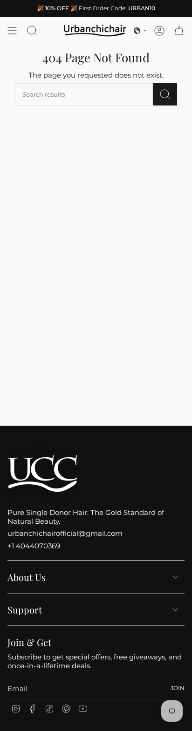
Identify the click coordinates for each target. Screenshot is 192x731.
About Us (26, 577)
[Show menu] (12, 30)
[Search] (165, 94)
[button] (140, 30)
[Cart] (179, 30)
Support (24, 609)
